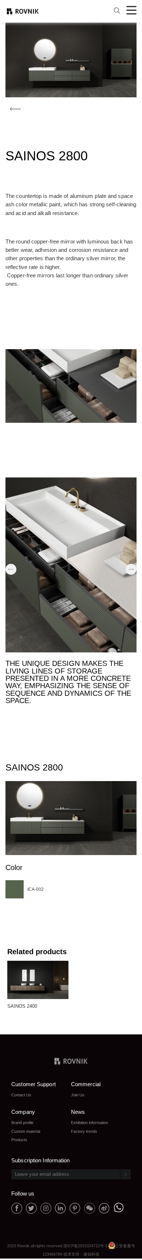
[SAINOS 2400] (37, 963)
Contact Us (21, 1095)
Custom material (25, 1131)
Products (19, 1140)
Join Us (77, 1095)
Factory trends (84, 1131)
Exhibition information (89, 1122)
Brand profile (22, 1122)
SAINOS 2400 (22, 1006)
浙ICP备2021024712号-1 (85, 1246)
